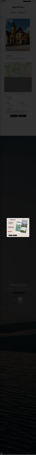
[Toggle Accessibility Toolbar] (1, 453)
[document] (18, 227)
